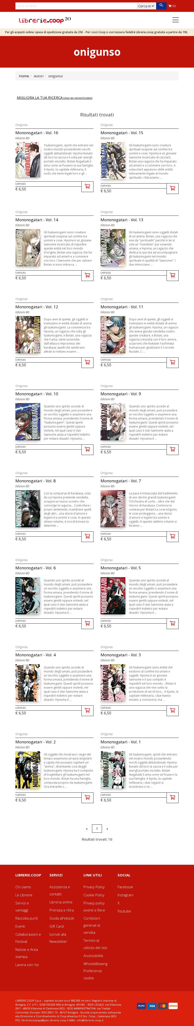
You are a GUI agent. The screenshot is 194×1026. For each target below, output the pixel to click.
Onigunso (21, 125)
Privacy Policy (94, 886)
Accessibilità (93, 955)
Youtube (124, 911)
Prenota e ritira (61, 910)
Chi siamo (23, 886)
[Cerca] (161, 5)
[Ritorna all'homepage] (45, 19)
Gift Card (56, 926)
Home (24, 76)
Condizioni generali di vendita (92, 925)
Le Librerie (23, 895)
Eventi (20, 926)
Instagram (125, 895)
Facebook (125, 886)
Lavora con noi (27, 964)
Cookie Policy (94, 895)
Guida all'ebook (61, 918)
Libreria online (60, 902)
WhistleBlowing (95, 963)
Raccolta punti (26, 918)
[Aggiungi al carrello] (87, 186)
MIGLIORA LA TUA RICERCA (54, 97)
